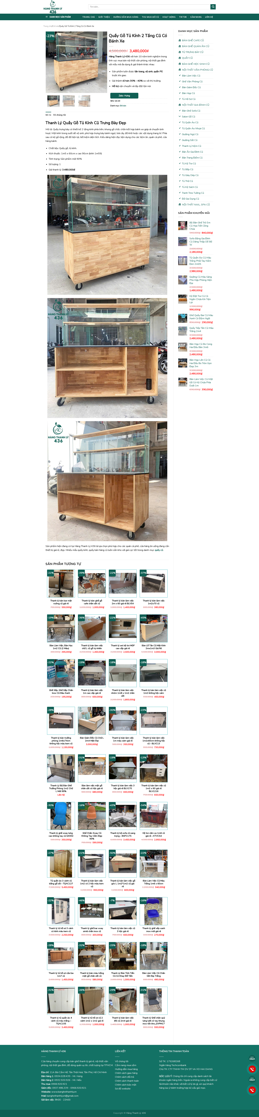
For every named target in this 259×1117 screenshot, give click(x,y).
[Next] (102, 62)
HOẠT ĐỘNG (168, 17)
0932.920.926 (62, 1080)
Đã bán (55, 26)
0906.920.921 (59, 1084)
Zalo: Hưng (124, 95)
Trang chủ (47, 26)
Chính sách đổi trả (124, 1077)
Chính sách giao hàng (126, 1073)
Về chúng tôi (59, 115)
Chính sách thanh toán (127, 1081)
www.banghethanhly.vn (64, 1091)
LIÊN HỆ (209, 17)
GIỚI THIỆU (104, 17)
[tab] (48, 115)
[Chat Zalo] (252, 1058)
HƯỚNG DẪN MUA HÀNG (125, 17)
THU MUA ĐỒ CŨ (150, 17)
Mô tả (48, 115)
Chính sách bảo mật (125, 1084)
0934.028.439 (62, 1076)
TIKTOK (183, 17)
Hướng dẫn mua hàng (126, 1069)
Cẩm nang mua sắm (125, 1065)
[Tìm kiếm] (213, 6)
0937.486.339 (60, 1088)
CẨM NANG (196, 17)
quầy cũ (159, 550)
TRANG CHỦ (88, 17)
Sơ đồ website (123, 1088)
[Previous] (50, 62)
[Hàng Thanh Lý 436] (63, 7)
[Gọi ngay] (252, 1069)
